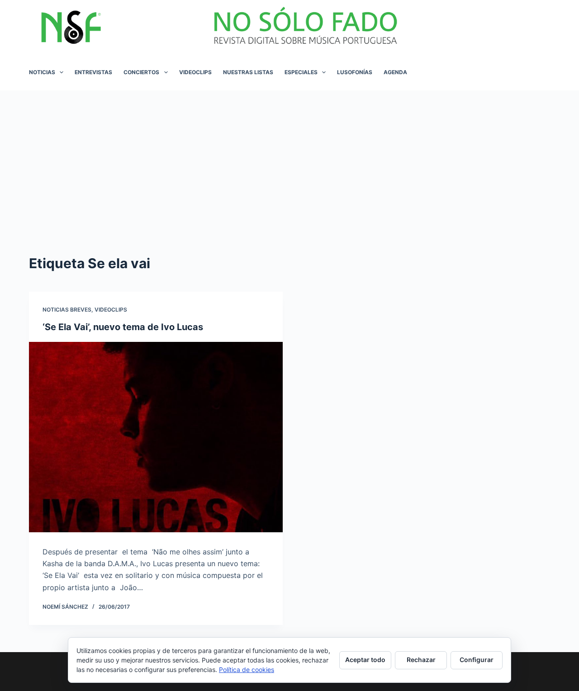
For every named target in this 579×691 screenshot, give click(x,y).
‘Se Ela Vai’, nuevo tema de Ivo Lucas (123, 327)
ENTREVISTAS (93, 72)
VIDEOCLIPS (195, 72)
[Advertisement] (289, 158)
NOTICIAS (42, 72)
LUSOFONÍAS (354, 72)
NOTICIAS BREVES (67, 309)
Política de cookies (246, 669)
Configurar (477, 659)
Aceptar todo (365, 659)
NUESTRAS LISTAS (248, 72)
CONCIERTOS (141, 72)
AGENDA (395, 72)
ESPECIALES (301, 72)
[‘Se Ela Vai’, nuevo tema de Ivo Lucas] (156, 437)
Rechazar (421, 659)
